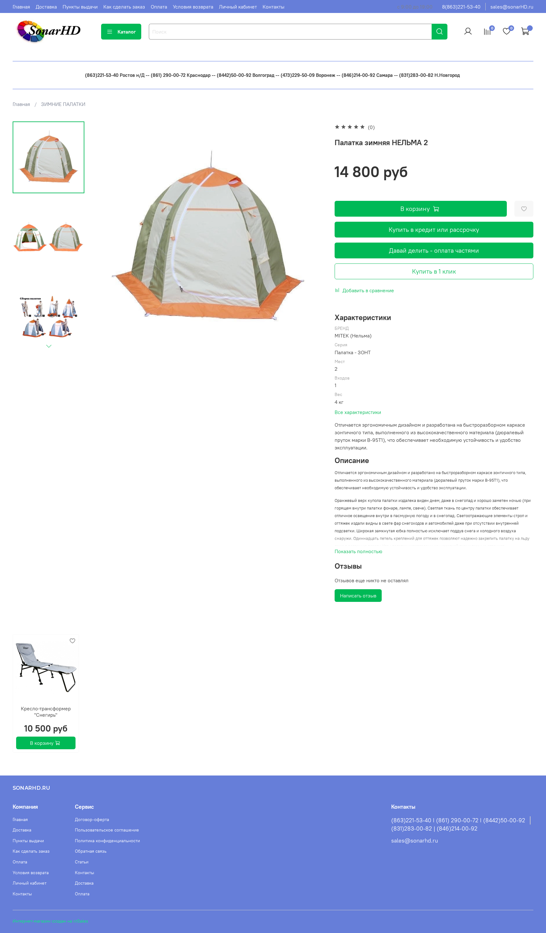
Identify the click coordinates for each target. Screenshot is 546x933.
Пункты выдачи (80, 6)
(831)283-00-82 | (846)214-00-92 (434, 828)
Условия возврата (193, 6)
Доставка (46, 6)
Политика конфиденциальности (107, 840)
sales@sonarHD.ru (511, 6)
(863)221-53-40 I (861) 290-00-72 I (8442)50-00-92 (458, 820)
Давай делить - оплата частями (434, 250)
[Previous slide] (104, 237)
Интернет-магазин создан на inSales (50, 921)
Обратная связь (90, 851)
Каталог (127, 31)
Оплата (159, 6)
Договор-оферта (92, 819)
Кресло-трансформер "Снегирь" (46, 711)
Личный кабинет (238, 6)
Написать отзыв (358, 595)
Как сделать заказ (124, 6)
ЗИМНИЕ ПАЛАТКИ (63, 104)
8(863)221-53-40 (461, 6)
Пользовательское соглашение (107, 830)
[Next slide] (48, 346)
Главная (21, 6)
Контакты (273, 6)
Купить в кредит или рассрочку (434, 229)
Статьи (81, 862)
